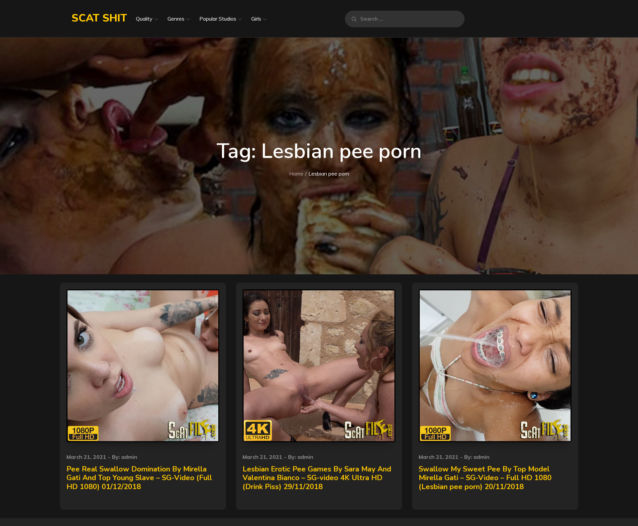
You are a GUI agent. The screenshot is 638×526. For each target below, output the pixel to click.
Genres (175, 18)
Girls (256, 18)
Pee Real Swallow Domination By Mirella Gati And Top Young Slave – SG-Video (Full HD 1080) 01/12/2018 (139, 478)
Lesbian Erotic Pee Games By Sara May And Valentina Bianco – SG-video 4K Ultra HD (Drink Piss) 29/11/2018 (317, 478)
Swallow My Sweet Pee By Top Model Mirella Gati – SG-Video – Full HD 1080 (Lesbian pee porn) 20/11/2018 (485, 478)
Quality (144, 18)
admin (129, 457)
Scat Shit (99, 18)
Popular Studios (217, 18)
